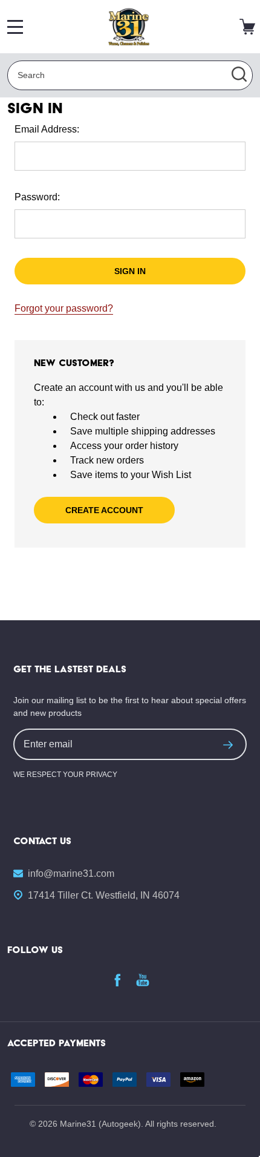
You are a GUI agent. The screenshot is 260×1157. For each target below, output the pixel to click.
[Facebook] (117, 980)
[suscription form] (227, 744)
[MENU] (15, 26)
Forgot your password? (64, 308)
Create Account (104, 510)
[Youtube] (142, 980)
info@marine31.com (71, 873)
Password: (37, 197)
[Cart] (247, 26)
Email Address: (47, 129)
